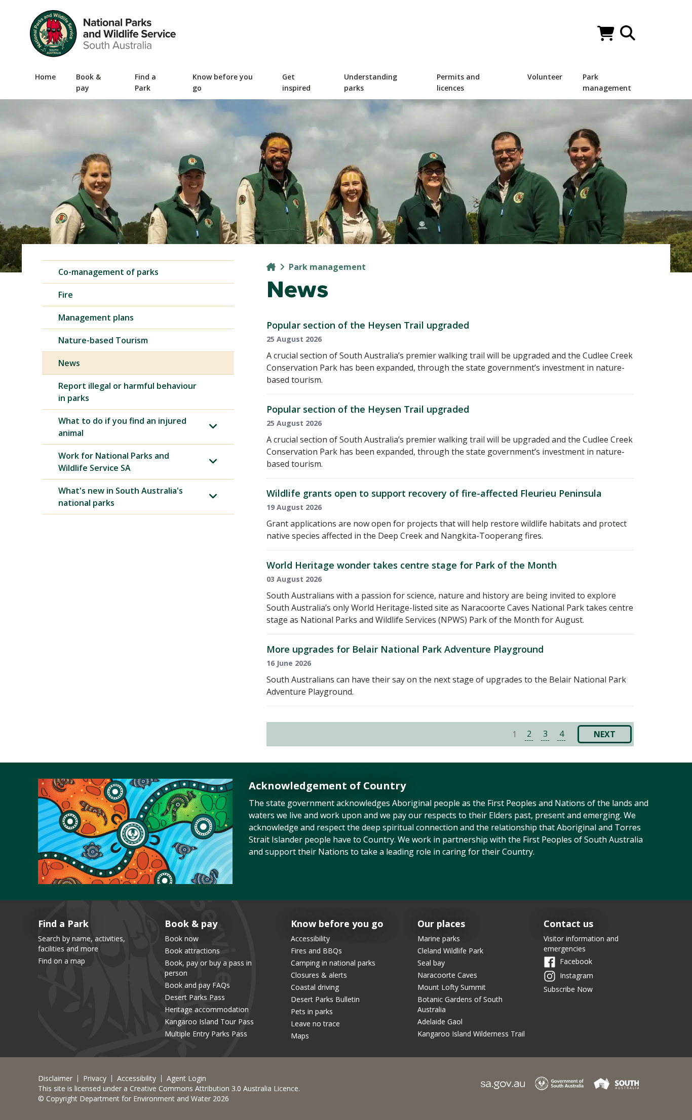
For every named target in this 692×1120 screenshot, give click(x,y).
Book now (182, 938)
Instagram (576, 975)
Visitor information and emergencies (581, 943)
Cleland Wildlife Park (450, 950)
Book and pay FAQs (197, 985)
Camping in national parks (333, 963)
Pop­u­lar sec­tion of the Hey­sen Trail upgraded (367, 325)
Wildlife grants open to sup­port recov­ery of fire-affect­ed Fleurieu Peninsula (434, 493)
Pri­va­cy (94, 1078)
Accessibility (310, 938)
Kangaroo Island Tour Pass (209, 1021)
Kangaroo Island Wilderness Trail (471, 1033)
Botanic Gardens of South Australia (460, 1004)
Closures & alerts (319, 975)
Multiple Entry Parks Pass (206, 1033)
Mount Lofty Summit (451, 987)
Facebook (576, 961)
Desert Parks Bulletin (325, 999)
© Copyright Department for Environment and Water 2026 (133, 1098)
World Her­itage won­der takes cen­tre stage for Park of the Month (411, 565)
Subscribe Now (568, 989)
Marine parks (438, 938)
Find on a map (61, 961)
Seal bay (431, 963)
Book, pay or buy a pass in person (208, 968)
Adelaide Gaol (440, 1021)
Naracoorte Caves (447, 975)
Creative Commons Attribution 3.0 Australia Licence (214, 1088)
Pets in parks (312, 1011)
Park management (327, 266)
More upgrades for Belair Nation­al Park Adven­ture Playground (405, 649)
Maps (300, 1036)
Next (605, 734)
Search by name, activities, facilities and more (81, 943)
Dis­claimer (55, 1078)
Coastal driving (315, 987)
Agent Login (186, 1078)
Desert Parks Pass (195, 997)
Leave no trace (315, 1023)
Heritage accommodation (207, 1009)
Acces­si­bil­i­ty (136, 1078)
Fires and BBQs (316, 950)
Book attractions (192, 950)
